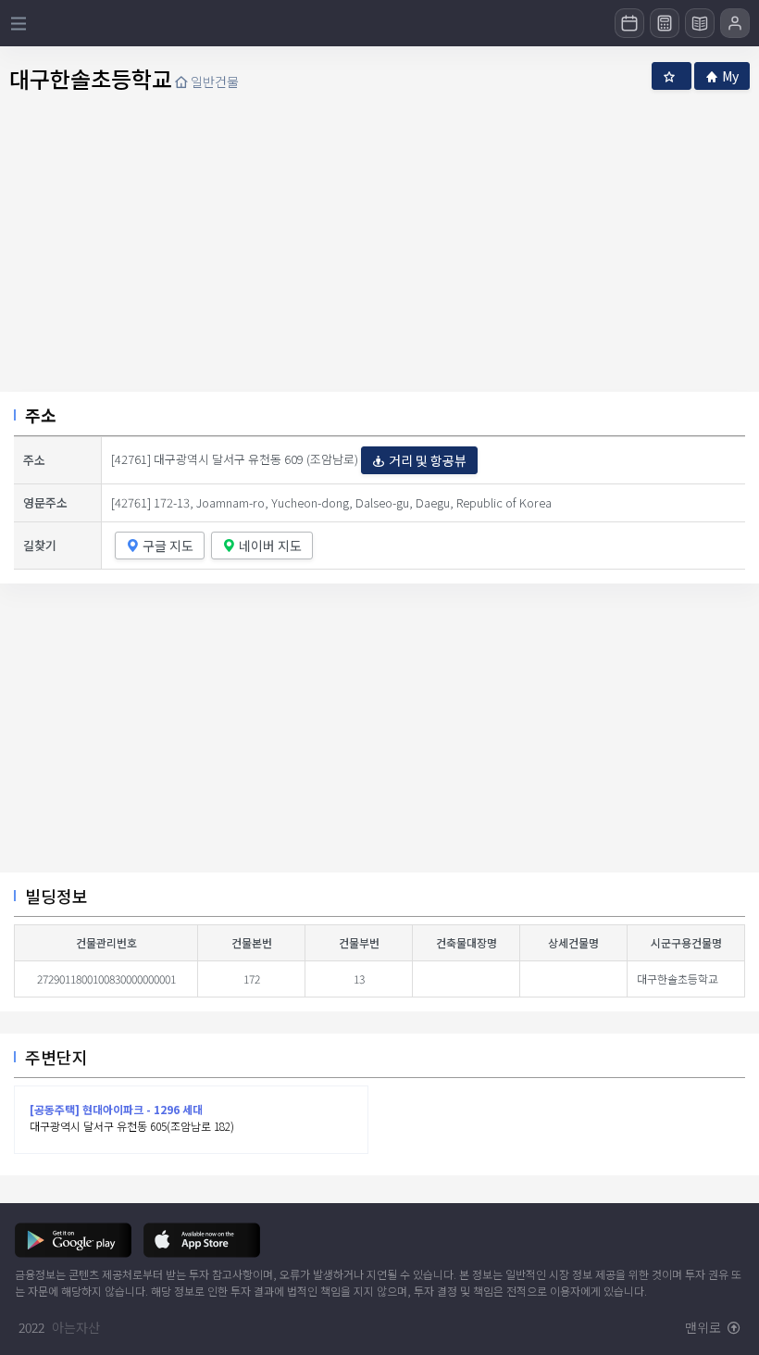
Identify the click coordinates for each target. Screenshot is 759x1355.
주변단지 (56, 1057)
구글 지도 (168, 545)
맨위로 (704, 1327)
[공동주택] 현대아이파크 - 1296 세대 (116, 1109)
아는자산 (76, 1327)
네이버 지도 (270, 545)
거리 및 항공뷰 (428, 460)
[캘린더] (629, 23)
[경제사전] (700, 23)
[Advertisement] (379, 735)
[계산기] (664, 23)
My (730, 76)
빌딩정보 (56, 896)
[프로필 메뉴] (735, 23)
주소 (40, 415)
